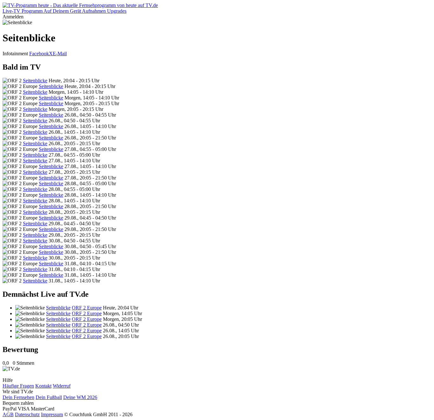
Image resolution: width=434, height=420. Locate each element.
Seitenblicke (35, 80)
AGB (8, 414)
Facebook (39, 53)
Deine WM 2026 (80, 397)
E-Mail (60, 53)
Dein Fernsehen (18, 397)
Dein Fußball (49, 397)
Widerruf (62, 386)
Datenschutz (27, 414)
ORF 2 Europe (87, 307)
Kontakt (43, 386)
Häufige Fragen (18, 386)
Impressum (52, 414)
